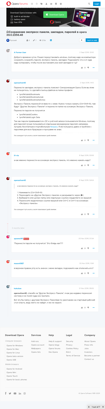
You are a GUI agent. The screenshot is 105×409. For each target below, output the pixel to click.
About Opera (90, 341)
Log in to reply (92, 40)
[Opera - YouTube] (15, 393)
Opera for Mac (13, 349)
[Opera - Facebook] (6, 393)
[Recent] (36, 4)
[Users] (46, 4)
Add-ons (35, 341)
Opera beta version (15, 356)
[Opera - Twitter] (10, 393)
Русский (13, 40)
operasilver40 (20, 83)
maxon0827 (19, 263)
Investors (88, 352)
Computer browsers (13, 341)
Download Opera (56, 15)
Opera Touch (12, 376)
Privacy (69, 345)
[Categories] (32, 4)
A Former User (20, 52)
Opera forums (54, 348)
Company (89, 335)
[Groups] (51, 4)
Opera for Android (14, 369)
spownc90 (18, 239)
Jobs (86, 348)
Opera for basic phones (17, 380)
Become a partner (92, 356)
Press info (88, 345)
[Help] (60, 4)
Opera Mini (11, 372)
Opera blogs (54, 345)
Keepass (54, 127)
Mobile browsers (12, 364)
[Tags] (41, 4)
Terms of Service (73, 356)
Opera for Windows (15, 345)
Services (36, 335)
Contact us (89, 359)
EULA (68, 352)
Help (51, 335)
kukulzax (17, 288)
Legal (69, 335)
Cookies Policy (72, 348)
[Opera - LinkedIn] (20, 393)
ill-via (16, 155)
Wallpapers (36, 348)
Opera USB (11, 360)
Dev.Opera (53, 352)
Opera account (37, 345)
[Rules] (56, 4)
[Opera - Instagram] (24, 393)
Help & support (55, 341)
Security (69, 341)
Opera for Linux (13, 353)
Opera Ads (36, 352)
